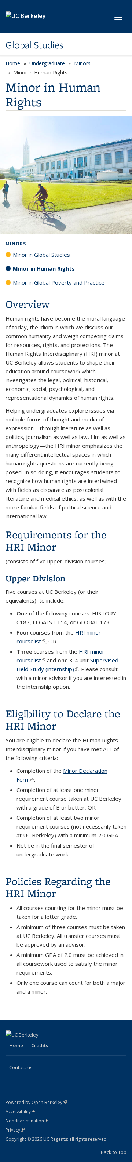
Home (13, 63)
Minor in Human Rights (44, 268)
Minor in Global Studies (41, 254)
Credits (39, 1045)
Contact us (21, 1067)
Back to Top (113, 1152)
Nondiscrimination (27, 1121)
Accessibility (20, 1111)
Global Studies (34, 45)
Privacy (15, 1130)
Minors (82, 63)
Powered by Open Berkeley (36, 1102)
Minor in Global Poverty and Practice (58, 282)
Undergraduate (47, 63)
